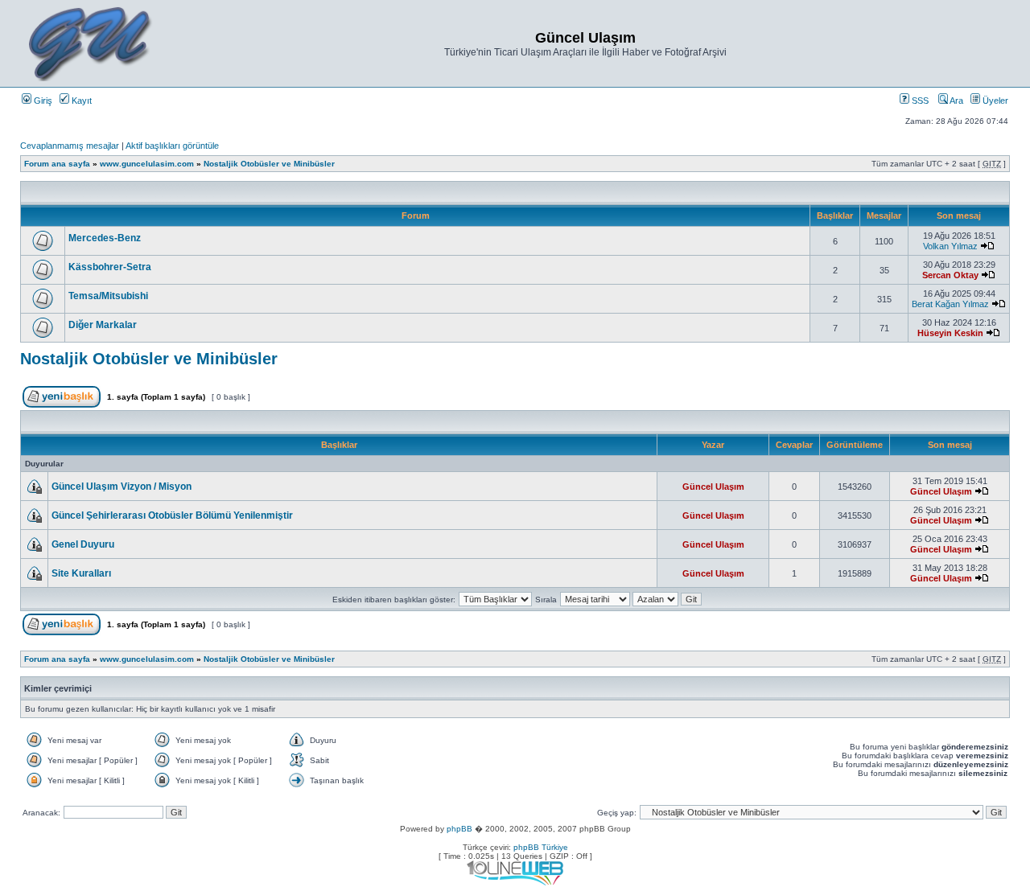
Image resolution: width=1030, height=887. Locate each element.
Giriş (41, 100)
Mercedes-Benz (104, 238)
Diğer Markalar (102, 325)
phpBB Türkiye (540, 847)
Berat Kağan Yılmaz (950, 304)
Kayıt (80, 100)
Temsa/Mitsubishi (108, 296)
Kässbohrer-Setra (109, 267)
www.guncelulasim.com (147, 163)
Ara (955, 100)
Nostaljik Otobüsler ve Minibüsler (269, 163)
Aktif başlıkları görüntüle (172, 145)
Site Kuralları (81, 573)
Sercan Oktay (950, 275)
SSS (919, 100)
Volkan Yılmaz (950, 246)
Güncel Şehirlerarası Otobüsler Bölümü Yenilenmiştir (172, 515)
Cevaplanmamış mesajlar (69, 145)
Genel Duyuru (83, 544)
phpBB (459, 828)
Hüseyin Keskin (950, 333)
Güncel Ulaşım (713, 486)
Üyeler (994, 100)
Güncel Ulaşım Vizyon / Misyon (122, 486)
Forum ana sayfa (57, 163)
